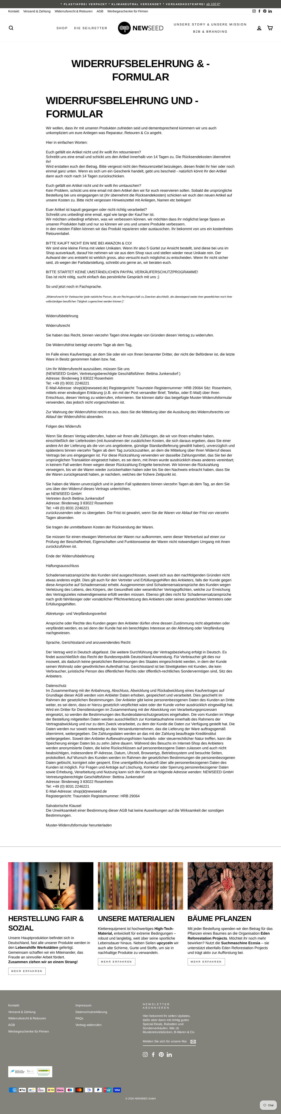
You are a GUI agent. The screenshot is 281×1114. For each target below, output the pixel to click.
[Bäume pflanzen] (230, 886)
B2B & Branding (210, 31)
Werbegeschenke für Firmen (127, 11)
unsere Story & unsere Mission (210, 24)
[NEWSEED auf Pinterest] (161, 1054)
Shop (62, 28)
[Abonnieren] (193, 1041)
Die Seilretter (91, 28)
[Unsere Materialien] (140, 886)
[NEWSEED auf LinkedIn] (169, 1054)
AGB (100, 11)
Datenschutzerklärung (91, 1012)
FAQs (79, 1018)
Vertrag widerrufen (88, 1025)
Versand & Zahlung (37, 11)
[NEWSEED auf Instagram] (145, 1054)
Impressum (83, 1005)
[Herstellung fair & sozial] (50, 886)
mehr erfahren (27, 971)
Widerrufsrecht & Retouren (74, 11)
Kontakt (13, 11)
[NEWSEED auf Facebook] (153, 1054)
